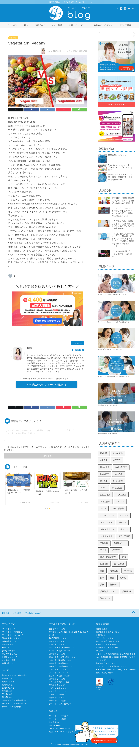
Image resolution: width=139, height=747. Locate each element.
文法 (124, 557)
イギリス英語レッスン (58, 688)
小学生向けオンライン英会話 (107, 405)
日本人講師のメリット (11, 638)
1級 (66, 632)
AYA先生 (117, 460)
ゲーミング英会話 (56, 694)
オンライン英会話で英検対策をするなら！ (112, 294)
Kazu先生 (104, 474)
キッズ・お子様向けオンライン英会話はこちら (113, 322)
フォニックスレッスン (58, 673)
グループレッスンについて (60, 704)
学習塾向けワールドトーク (107, 648)
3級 (84, 632)
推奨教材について (9, 657)
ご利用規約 (101, 635)
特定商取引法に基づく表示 (107, 632)
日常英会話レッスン (57, 654)
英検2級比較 (7, 685)
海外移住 (128, 571)
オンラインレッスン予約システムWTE (112, 666)
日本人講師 (119, 564)
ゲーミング (101, 660)
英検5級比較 (7, 697)
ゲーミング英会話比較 (11, 707)
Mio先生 (104, 481)
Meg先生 (119, 474)
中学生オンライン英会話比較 (14, 703)
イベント (120, 501)
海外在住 (114, 571)
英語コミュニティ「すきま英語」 (63, 732)
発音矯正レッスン (56, 641)
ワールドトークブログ (58, 716)
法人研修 (108, 673)
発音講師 (123, 657)
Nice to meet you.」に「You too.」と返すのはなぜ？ (120, 167)
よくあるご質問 (8, 660)
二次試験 (104, 543)
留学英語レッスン (56, 698)
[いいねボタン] (10, 276)
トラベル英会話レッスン (59, 682)
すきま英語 (57, 25)
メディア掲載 (125, 25)
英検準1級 (126, 591)
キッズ (103, 508)
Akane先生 (118, 453)
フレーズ (122, 522)
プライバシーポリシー (105, 638)
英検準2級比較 (8, 688)
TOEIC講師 (114, 657)
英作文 (123, 577)
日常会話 (104, 564)
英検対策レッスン (108, 591)
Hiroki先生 (104, 467)
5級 (53, 635)
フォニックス (106, 522)
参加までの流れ (8, 651)
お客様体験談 (7, 644)
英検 (102, 584)
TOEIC (103, 487)
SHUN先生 (118, 481)
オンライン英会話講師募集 (107, 654)
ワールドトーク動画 (57, 719)
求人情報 (100, 651)
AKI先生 (104, 460)
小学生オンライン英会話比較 (14, 700)
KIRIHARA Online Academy (108, 670)
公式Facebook (55, 725)
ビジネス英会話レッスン (59, 651)
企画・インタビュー (78, 25)
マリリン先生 (106, 536)
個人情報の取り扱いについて (108, 641)
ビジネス (124, 515)
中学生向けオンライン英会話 (107, 433)
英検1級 (113, 584)
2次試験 (103, 453)
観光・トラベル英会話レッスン (62, 657)
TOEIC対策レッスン (58, 638)
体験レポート (120, 543)
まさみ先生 (105, 501)
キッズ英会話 (118, 508)
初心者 (103, 550)
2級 (75, 632)
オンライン (101, 376)
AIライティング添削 (57, 701)
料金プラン (7, 648)
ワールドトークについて (12, 635)
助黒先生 (116, 550)
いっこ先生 (117, 488)
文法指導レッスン (56, 644)
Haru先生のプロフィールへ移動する (47, 384)
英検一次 (132, 670)
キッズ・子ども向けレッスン (61, 648)
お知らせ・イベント (103, 25)
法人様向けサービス (57, 691)
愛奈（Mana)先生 (108, 557)
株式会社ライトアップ (105, 663)
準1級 (71, 632)
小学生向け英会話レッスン (60, 660)
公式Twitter (54, 722)
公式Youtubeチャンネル (59, 728)
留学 (102, 577)
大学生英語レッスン (57, 670)
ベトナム (124, 529)
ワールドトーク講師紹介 (12, 632)
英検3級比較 (7, 691)
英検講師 (104, 657)
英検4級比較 (7, 694)
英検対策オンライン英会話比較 (15, 675)
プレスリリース (107, 529)
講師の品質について (10, 641)
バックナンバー (107, 515)
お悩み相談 (105, 494)
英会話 (107, 376)
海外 (102, 571)
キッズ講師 (124, 654)
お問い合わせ (7, 663)
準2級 (80, 632)
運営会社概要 (102, 629)
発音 (112, 577)
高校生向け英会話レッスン (60, 666)
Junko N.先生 (121, 467)
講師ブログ (40, 25)
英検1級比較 (7, 678)
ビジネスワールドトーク (106, 644)
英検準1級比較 (8, 682)
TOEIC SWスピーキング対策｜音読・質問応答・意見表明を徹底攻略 (120, 177)
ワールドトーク (8, 629)
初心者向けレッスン (57, 629)
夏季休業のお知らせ (117, 155)
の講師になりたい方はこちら (119, 376)
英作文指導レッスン (57, 685)
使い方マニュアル (9, 654)
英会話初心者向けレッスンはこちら (110, 349)
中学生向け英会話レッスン (60, 663)
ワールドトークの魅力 (18, 25)
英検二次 (100, 673)
